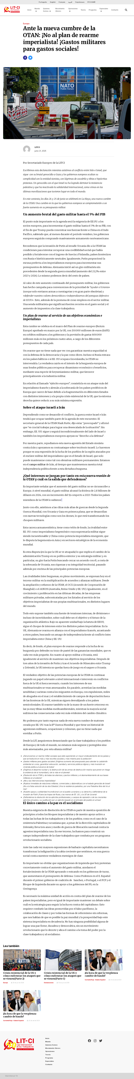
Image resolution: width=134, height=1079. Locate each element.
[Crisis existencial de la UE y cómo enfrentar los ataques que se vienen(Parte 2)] (22, 960)
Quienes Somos (46, 10)
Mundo (37, 9)
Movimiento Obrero (60, 10)
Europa (5, 982)
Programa (92, 10)
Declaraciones (49, 982)
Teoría (83, 10)
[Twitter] (101, 1052)
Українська (79, 2)
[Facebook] (89, 1052)
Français (62, 2)
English (52, 2)
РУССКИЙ (91, 2)
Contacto (114, 10)
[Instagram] (95, 1052)
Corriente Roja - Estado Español (95, 980)
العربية (70, 2)
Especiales (104, 9)
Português (43, 2)
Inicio (29, 10)
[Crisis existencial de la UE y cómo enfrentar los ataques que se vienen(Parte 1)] (63, 960)
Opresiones (73, 9)
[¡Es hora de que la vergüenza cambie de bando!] (103, 960)
